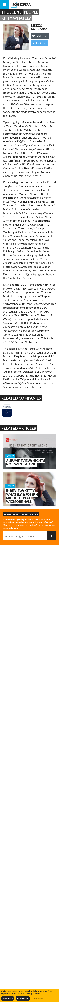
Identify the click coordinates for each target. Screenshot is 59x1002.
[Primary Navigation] (4, 4)
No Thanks (38, 998)
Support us (8, 998)
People (31, 12)
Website (41, 36)
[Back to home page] (34, 5)
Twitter (40, 43)
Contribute (22, 998)
